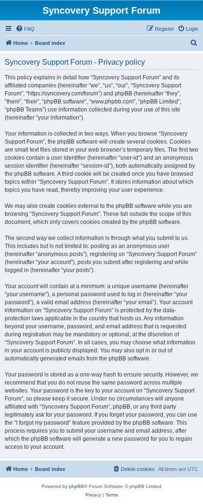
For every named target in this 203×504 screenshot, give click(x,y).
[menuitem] (25, 28)
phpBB (76, 486)
